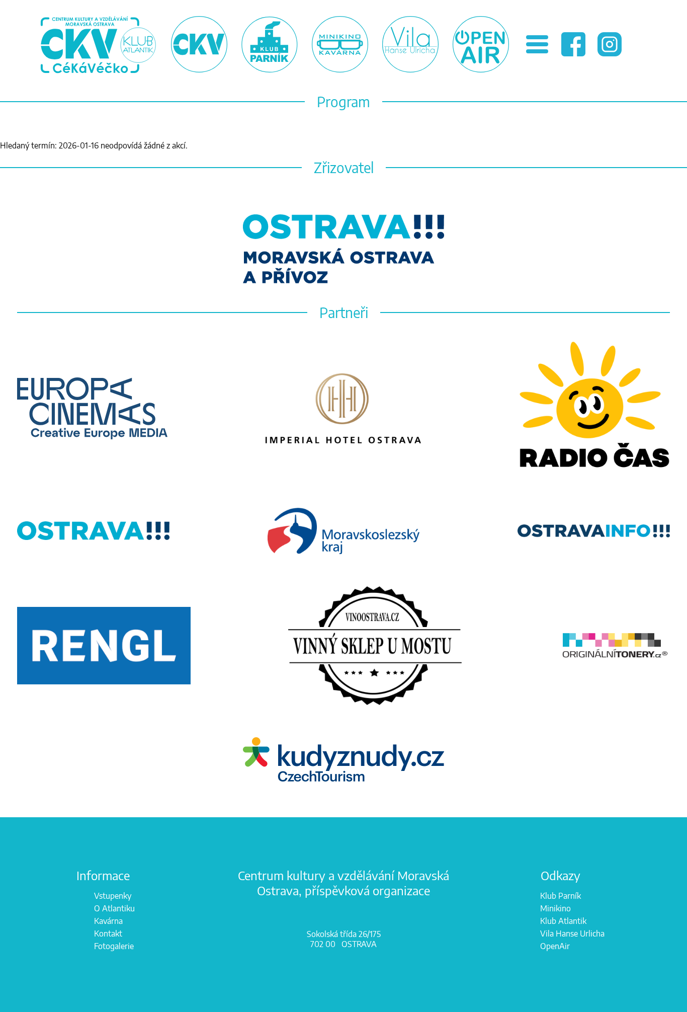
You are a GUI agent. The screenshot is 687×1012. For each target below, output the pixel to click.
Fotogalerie (114, 946)
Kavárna (108, 921)
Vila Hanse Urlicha (572, 933)
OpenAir (555, 946)
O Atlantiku (114, 908)
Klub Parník (560, 896)
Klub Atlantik (563, 921)
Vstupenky (112, 896)
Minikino (555, 908)
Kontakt (108, 933)
